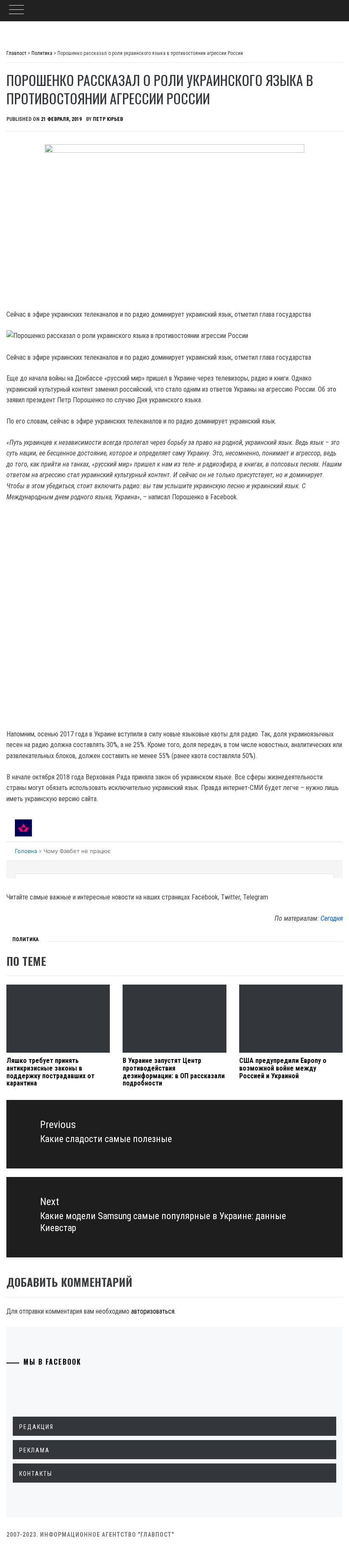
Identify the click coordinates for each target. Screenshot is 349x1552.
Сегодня (331, 918)
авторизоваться (152, 1311)
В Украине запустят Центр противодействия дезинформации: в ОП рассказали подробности (174, 1072)
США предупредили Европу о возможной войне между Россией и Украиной (282, 1068)
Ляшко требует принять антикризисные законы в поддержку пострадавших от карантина (50, 1072)
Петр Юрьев (108, 119)
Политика (25, 939)
